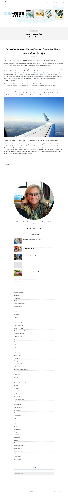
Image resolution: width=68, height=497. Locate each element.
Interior (16, 377)
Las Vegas (16, 388)
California (16, 320)
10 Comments (7, 164)
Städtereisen (17, 437)
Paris (15, 412)
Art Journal (17, 301)
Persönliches (17, 415)
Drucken (16, 341)
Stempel (16, 440)
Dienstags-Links (18, 336)
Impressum (40, 491)
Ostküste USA (17, 410)
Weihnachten (17, 459)
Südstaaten (17, 443)
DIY (15, 339)
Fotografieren (17, 355)
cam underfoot (18, 322)
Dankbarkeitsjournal (19, 331)
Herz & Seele (17, 372)
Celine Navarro (21, 74)
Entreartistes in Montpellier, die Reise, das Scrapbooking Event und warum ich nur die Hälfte (34, 51)
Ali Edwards (14, 78)
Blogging (16, 314)
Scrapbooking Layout (31, 46)
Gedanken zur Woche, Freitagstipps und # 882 (34, 271)
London (16, 393)
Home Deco (17, 374)
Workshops (53, 46)
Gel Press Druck (18, 363)
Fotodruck (16, 350)
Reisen (13, 46)
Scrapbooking (20, 46)
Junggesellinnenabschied (20, 382)
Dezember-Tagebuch (19, 333)
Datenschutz (34, 491)
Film (15, 344)
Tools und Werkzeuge (19, 445)
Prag (15, 418)
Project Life (17, 421)
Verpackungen (17, 456)
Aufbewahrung (18, 306)
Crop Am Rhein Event (19, 328)
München (16, 402)
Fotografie (16, 352)
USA (15, 453)
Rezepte (16, 426)
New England (17, 404)
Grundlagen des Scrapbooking (21, 369)
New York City (18, 407)
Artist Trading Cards (19, 303)
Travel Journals (18, 448)
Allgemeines (17, 298)
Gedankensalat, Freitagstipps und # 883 (32, 255)
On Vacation (26, 263)
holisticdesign (61, 491)
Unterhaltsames (44, 46)
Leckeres (16, 391)
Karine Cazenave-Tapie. (41, 74)
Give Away (17, 366)
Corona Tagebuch (18, 325)
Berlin (15, 311)
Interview (16, 380)
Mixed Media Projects (19, 399)
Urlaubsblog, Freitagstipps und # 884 (32, 239)
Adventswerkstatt (18, 292)
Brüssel (16, 317)
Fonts (15, 347)
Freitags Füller (18, 358)
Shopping (16, 434)
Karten (16, 385)
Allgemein (16, 295)
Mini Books (17, 396)
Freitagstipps (17, 361)
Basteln (16, 309)
